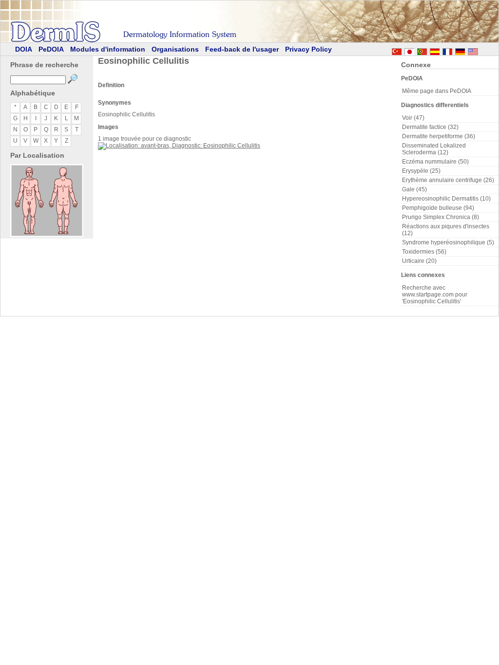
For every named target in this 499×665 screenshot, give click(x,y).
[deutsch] (460, 50)
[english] (482, 50)
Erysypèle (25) (421, 170)
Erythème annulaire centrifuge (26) (448, 180)
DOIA (23, 49)
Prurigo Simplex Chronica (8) (440, 217)
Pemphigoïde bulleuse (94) (438, 207)
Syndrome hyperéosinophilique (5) (448, 242)
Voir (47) (413, 117)
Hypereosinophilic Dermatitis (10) (446, 198)
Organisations (175, 49)
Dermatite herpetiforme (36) (438, 136)
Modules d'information (107, 49)
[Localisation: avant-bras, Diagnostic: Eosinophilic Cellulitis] (179, 145)
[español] (435, 50)
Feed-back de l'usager (242, 49)
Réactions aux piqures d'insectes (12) (445, 230)
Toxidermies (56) (424, 251)
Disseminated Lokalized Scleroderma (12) (434, 149)
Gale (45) (414, 189)
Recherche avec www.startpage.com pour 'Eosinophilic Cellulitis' (434, 294)
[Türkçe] (397, 50)
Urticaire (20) (419, 261)
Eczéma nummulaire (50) (435, 161)
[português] (422, 50)
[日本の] (409, 50)
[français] (447, 50)
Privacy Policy (308, 49)
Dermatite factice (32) (430, 127)
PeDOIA (51, 49)
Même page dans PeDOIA (436, 91)
